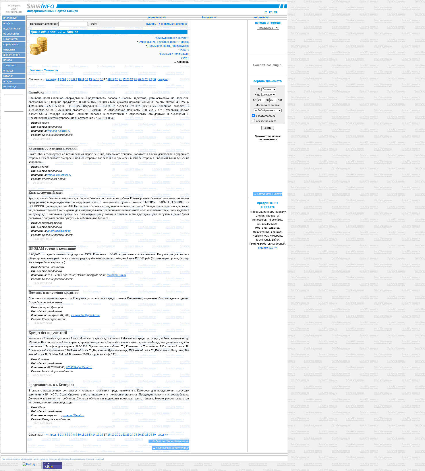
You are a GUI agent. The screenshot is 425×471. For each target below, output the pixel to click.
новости (8, 23)
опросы (8, 70)
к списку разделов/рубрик (172, 448)
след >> (163, 79)
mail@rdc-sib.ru (116, 275)
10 (79, 79)
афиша (7, 81)
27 (143, 79)
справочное (10, 44)
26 (139, 79)
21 (120, 79)
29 (150, 79)
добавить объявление (173, 23)
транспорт (10, 65)
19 (112, 79)
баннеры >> (209, 17)
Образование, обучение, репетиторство (164, 41)
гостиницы (10, 86)
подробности (11, 28)
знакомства (10, 39)
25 (135, 79)
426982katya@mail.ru (79, 367)
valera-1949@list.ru (59, 175)
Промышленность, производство (168, 45)
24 (131, 79)
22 (124, 79)
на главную (10, 17)
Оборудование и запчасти (172, 37)
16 (101, 79)
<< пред (51, 79)
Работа (184, 49)
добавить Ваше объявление (171, 441)
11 (82, 79)
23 (127, 79)
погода (7, 60)
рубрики (151, 23)
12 (86, 79)
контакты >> (261, 17)
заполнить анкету (269, 194)
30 (154, 79)
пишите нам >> (267, 247)
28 (146, 79)
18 (109, 79)
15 (97, 79)
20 (116, 79)
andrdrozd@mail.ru (59, 231)
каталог (8, 76)
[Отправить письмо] (275, 12)
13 (90, 79)
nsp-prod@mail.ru (73, 415)
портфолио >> (157, 17)
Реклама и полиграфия (174, 53)
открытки (9, 49)
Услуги (185, 57)
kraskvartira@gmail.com (85, 315)
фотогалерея (11, 54)
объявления (11, 33)
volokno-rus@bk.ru (58, 130)
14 (94, 79)
